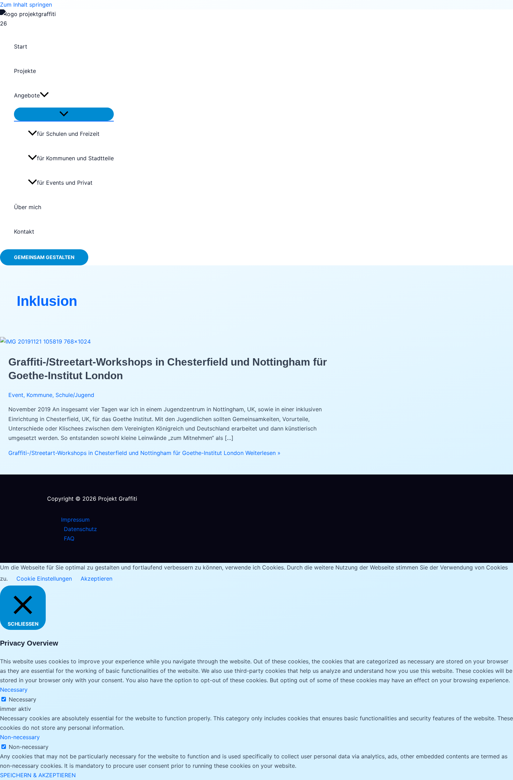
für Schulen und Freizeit (68, 133)
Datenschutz (80, 528)
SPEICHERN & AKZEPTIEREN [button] (38, 775)
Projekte (25, 70)
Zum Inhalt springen (26, 4)
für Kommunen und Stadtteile (75, 158)
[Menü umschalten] (64, 114)
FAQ (69, 538)
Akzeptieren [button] (96, 578)
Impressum (75, 519)
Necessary (22, 699)
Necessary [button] (14, 689)
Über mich (27, 207)
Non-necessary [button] (20, 737)
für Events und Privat (64, 182)
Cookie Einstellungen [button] (44, 578)
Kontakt (24, 231)
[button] (44, 95)
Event (15, 394)
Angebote (27, 95)
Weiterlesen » (144, 452)
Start (20, 46)
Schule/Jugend (74, 394)
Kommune (39, 394)
